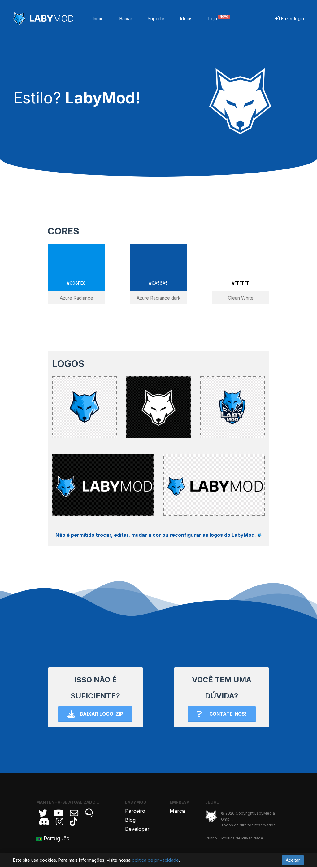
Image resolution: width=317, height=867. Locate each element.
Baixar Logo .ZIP (101, 714)
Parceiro (135, 811)
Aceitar (293, 860)
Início (98, 18)
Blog (130, 820)
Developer (137, 829)
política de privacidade (155, 860)
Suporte (156, 18)
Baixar (125, 18)
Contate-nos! (227, 714)
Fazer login (292, 18)
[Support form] (74, 813)
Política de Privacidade (242, 838)
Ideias (186, 18)
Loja (218, 18)
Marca (177, 811)
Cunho (211, 838)
